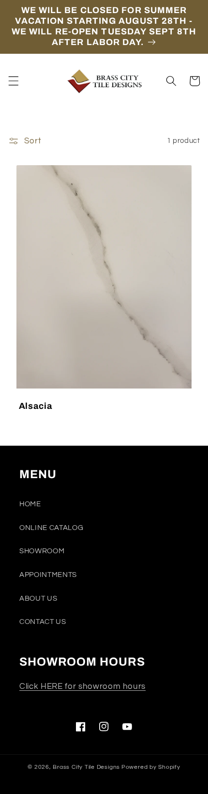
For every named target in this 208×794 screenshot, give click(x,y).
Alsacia (35, 406)
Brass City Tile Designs (86, 767)
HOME (30, 504)
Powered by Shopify (150, 767)
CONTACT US (42, 621)
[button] (13, 81)
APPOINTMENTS (48, 574)
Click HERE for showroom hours (82, 686)
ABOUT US (38, 598)
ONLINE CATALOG (51, 527)
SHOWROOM (41, 551)
